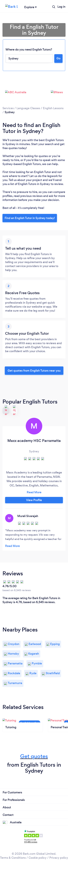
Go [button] (58, 58)
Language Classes (28, 108)
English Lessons (53, 108)
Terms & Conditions (13, 858)
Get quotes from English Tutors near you (34, 371)
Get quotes (34, 756)
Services (8, 108)
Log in (61, 7)
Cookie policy (38, 858)
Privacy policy (58, 858)
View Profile (34, 500)
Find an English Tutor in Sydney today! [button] (30, 218)
